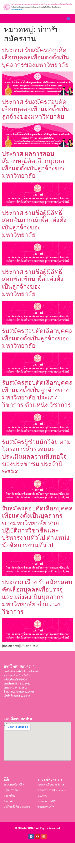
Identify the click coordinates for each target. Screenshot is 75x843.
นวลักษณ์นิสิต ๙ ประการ (17, 806)
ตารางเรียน (10, 795)
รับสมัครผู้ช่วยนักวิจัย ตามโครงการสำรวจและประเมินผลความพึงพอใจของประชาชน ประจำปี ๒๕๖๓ (36, 456)
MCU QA (42, 795)
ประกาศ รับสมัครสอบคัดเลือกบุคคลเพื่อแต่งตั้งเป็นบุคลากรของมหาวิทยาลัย (35, 57)
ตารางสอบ (9, 801)
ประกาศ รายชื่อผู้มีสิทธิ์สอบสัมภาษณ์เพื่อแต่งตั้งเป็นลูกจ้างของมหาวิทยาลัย (34, 223)
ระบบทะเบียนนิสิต (14, 784)
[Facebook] (31, 836)
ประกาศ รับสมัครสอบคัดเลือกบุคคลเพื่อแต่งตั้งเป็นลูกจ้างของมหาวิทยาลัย (35, 109)
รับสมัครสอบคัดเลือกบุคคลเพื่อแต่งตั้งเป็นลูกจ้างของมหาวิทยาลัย (37, 338)
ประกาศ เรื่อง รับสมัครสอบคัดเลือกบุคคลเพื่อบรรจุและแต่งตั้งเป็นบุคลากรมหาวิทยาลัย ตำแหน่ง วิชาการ (37, 596)
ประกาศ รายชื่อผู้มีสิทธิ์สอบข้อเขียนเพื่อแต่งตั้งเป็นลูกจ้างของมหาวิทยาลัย (32, 282)
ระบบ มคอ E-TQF (47, 801)
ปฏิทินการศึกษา (12, 790)
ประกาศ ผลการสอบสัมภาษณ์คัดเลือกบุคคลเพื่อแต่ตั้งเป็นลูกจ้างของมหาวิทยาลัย (34, 164)
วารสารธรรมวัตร (46, 806)
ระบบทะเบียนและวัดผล (51, 784)
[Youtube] (37, 836)
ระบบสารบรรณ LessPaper (52, 790)
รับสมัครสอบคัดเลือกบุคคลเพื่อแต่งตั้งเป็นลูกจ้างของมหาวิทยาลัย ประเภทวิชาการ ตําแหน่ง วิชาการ (37, 393)
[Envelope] (44, 836)
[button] (68, 18)
